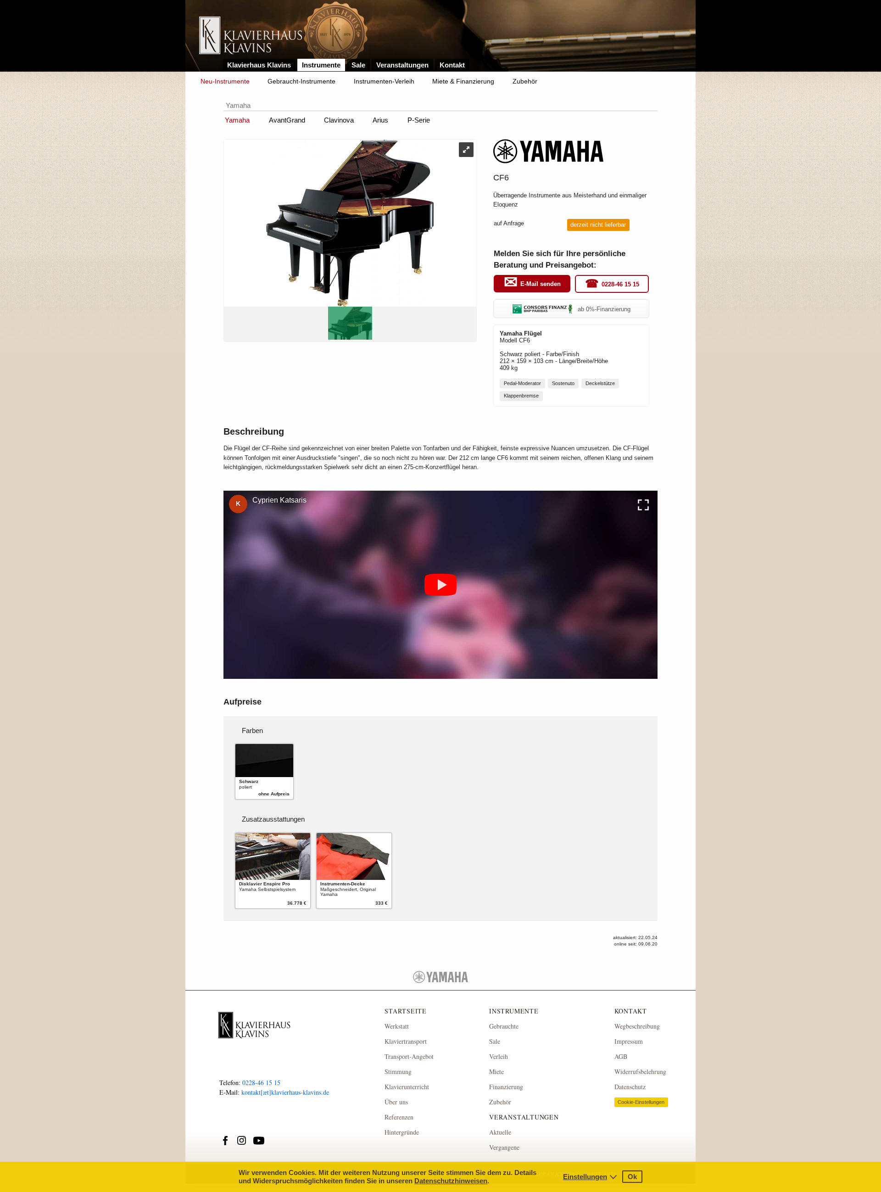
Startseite (406, 1011)
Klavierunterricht (407, 1086)
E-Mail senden (540, 283)
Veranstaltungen (402, 65)
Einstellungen (585, 1177)
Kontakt (452, 65)
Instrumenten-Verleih (384, 81)
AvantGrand (287, 120)
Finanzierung (506, 1086)
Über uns (396, 1101)
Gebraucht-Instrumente (301, 81)
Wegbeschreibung (637, 1026)
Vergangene (504, 1147)
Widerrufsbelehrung (640, 1071)
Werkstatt (397, 1026)
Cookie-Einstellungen (641, 1102)
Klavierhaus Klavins (259, 65)
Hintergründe (402, 1132)
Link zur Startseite (250, 36)
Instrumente (321, 65)
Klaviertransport (406, 1041)
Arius (380, 120)
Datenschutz (630, 1086)
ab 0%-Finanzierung (604, 309)
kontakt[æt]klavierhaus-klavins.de (285, 1092)
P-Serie (418, 120)
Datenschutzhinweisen (450, 1181)
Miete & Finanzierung (463, 81)
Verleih (498, 1056)
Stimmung (398, 1071)
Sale (358, 65)
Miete (496, 1071)
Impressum (628, 1041)
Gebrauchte (504, 1026)
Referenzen (399, 1117)
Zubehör (525, 81)
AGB (620, 1056)
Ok (632, 1177)
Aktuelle (500, 1132)
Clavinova (339, 120)
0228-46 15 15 (620, 284)
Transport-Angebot (409, 1056)
